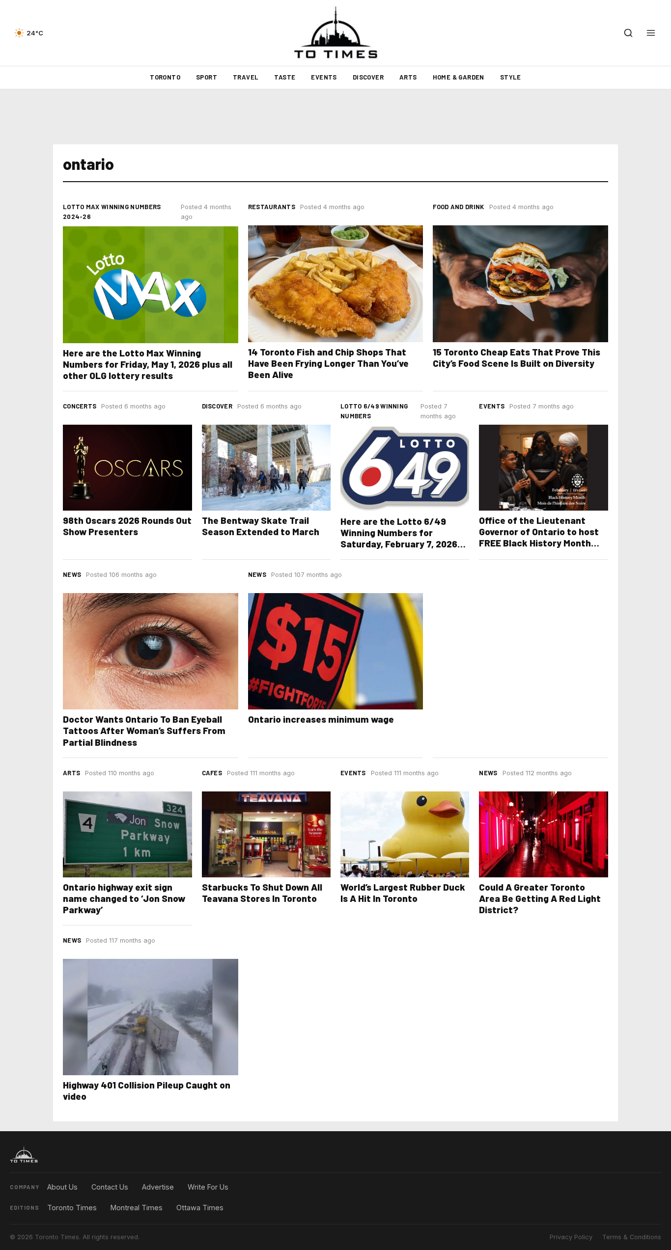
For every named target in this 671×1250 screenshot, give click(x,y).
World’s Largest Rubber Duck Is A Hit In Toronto (402, 892)
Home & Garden (458, 77)
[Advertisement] (335, 116)
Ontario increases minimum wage (321, 719)
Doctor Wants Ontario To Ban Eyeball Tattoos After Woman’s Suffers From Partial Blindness (144, 730)
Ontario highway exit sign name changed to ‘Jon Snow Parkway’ (124, 898)
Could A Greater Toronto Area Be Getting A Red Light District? (540, 898)
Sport (206, 77)
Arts (408, 77)
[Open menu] (651, 33)
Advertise (158, 1187)
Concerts (79, 406)
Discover (368, 77)
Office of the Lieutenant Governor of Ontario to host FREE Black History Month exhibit (539, 537)
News (72, 574)
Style (510, 77)
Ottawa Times (200, 1207)
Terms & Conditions (631, 1237)
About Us (62, 1187)
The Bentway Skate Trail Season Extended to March (260, 526)
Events (323, 77)
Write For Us (208, 1187)
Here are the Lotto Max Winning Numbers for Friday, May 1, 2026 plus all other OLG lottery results (147, 364)
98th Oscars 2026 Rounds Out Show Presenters (127, 526)
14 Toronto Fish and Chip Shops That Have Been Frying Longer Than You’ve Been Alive (328, 363)
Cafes (212, 773)
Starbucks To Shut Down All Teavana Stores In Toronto (262, 892)
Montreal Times (137, 1207)
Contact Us (109, 1187)
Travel (245, 77)
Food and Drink (458, 207)
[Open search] (628, 33)
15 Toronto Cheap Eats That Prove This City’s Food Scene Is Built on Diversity (516, 357)
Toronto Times (72, 1207)
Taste (284, 77)
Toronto (165, 77)
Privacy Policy (571, 1237)
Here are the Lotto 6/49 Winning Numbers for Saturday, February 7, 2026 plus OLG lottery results (398, 538)
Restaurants (271, 207)
